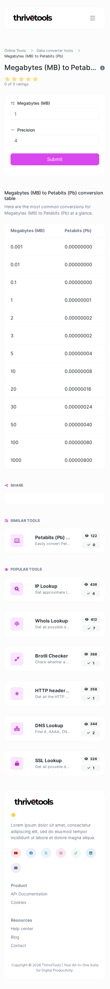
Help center (22, 928)
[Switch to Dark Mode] (13, 815)
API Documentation (29, 893)
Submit (55, 159)
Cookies (18, 902)
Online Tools (15, 50)
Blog (15, 936)
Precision (25, 129)
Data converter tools (55, 50)
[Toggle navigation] (92, 18)
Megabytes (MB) (33, 103)
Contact (18, 945)
